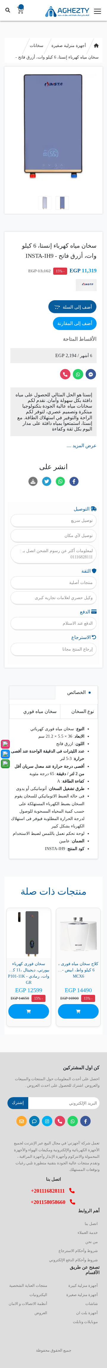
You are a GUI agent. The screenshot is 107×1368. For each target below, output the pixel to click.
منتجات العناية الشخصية (28, 1285)
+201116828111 (50, 1191)
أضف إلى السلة (77, 307)
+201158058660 (50, 1202)
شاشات (91, 1303)
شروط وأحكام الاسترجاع (78, 1250)
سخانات (36, 45)
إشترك (18, 1102)
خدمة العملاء (88, 1232)
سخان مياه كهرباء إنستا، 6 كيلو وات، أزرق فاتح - (57, 57)
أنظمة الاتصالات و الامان (28, 1303)
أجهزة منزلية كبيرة (83, 1285)
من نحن (91, 1242)
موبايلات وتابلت (85, 1322)
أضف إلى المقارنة (74, 323)
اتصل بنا (91, 1223)
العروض (40, 1313)
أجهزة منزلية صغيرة (68, 45)
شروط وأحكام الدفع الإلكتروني (73, 1260)
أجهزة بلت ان (87, 1313)
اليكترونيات (38, 1294)
